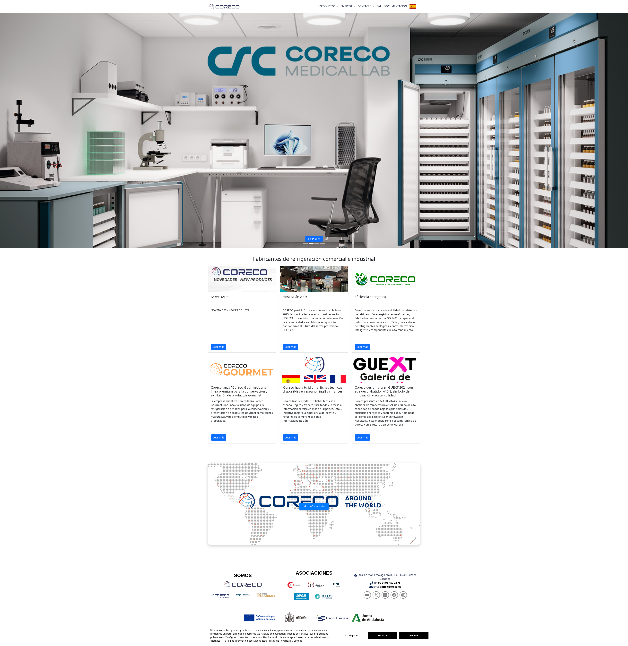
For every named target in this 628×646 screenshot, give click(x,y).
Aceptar (413, 635)
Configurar (351, 635)
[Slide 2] (311, 243)
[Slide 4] (322, 243)
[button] (414, 6)
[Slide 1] (305, 243)
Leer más (218, 347)
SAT (379, 6)
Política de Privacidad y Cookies (285, 640)
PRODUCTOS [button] (327, 6)
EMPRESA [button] (347, 6)
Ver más (314, 239)
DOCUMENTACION (395, 6)
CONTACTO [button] (365, 6)
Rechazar (382, 635)
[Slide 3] (316, 243)
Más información (314, 506)
